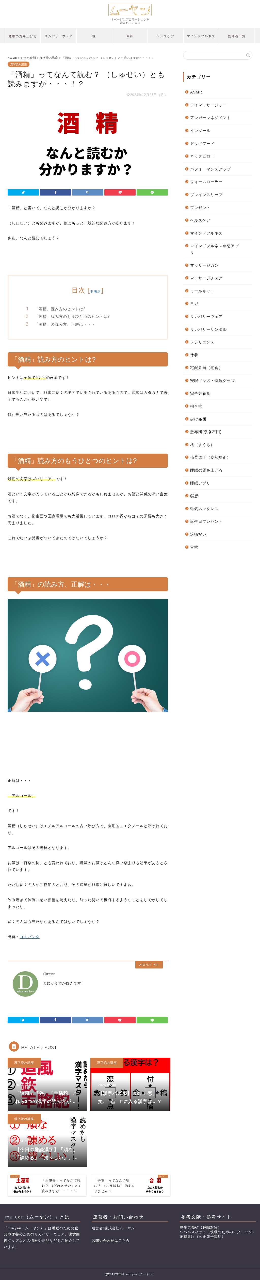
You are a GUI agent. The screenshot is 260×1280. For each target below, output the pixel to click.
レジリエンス (202, 342)
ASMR (196, 92)
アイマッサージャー (208, 105)
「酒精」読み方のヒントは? (60, 308)
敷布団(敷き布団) (206, 432)
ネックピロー (202, 156)
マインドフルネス (201, 36)
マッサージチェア (206, 278)
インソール (200, 130)
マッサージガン (204, 265)
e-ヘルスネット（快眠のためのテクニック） (218, 1232)
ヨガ (194, 303)
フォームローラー (206, 182)
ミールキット (202, 291)
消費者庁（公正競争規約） (202, 1236)
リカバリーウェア (58, 36)
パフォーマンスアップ (210, 169)
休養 (129, 36)
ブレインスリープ (206, 194)
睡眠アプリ (200, 483)
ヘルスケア (165, 36)
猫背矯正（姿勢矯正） (210, 457)
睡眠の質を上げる (23, 36)
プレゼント (200, 207)
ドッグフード (202, 143)
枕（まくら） (202, 444)
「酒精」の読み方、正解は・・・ (65, 324)
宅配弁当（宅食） (206, 367)
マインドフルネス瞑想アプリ (214, 249)
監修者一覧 (237, 36)
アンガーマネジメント (210, 117)
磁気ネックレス (204, 509)
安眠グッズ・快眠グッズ (212, 380)
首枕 (194, 547)
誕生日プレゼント (206, 521)
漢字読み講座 (18, 64)
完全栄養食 (200, 393)
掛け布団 (198, 419)
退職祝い (198, 534)
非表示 (95, 291)
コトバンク (30, 937)
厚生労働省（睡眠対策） (201, 1227)
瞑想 (194, 496)
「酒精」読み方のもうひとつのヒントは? (72, 316)
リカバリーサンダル (208, 329)
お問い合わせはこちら (111, 1241)
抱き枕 (196, 406)
